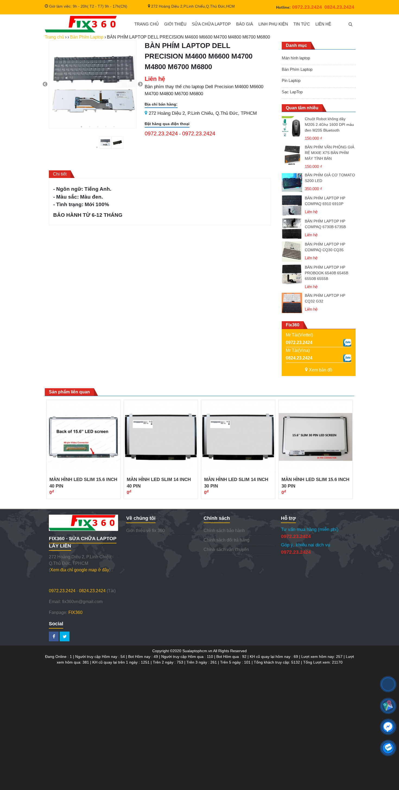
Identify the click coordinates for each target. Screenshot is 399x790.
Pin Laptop (291, 80)
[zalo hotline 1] (347, 342)
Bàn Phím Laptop (297, 69)
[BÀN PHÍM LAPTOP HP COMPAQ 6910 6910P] (292, 205)
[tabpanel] (93, 84)
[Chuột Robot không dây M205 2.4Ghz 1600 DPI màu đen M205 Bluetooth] (292, 129)
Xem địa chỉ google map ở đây (79, 570)
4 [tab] (106, 126)
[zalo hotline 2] (347, 358)
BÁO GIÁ (244, 24)
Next (140, 84)
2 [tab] (89, 126)
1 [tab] (81, 126)
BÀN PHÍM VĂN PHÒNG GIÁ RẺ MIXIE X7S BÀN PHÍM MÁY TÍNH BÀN (329, 153)
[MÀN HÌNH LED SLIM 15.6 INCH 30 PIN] (315, 437)
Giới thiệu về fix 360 (145, 530)
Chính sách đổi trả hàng (226, 540)
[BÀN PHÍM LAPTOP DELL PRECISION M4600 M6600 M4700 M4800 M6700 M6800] (82, 24)
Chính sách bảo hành (224, 530)
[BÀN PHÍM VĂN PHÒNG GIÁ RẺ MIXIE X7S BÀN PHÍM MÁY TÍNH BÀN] (292, 157)
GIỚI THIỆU (175, 24)
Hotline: (299, 7)
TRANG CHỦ (146, 24)
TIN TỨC (301, 24)
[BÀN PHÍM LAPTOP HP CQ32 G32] (292, 303)
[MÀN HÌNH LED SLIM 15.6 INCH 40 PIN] (83, 437)
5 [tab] (114, 126)
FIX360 (75, 612)
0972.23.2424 (161, 133)
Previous (45, 84)
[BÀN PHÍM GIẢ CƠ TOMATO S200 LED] (292, 182)
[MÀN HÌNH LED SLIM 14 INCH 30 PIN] (238, 437)
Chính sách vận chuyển (226, 549)
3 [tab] (97, 126)
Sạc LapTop (292, 92)
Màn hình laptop (296, 58)
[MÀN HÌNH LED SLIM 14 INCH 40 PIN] (161, 437)
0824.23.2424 (299, 358)
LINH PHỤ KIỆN (273, 24)
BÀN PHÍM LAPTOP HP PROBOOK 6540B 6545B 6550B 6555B (326, 273)
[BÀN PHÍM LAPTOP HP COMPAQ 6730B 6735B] (292, 228)
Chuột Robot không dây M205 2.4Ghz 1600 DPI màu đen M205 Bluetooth (329, 124)
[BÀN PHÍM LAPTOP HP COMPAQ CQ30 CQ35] (292, 251)
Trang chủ (54, 37)
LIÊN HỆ (323, 24)
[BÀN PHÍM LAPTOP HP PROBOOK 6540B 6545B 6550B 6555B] (292, 277)
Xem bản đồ (320, 370)
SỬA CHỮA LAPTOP (211, 24)
